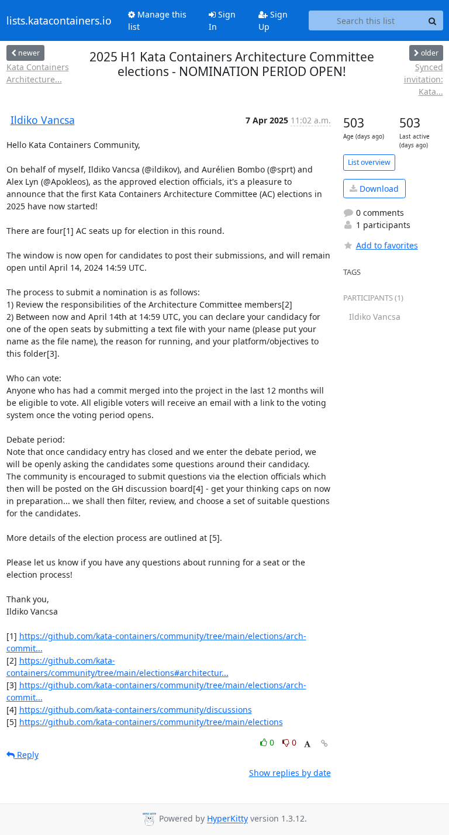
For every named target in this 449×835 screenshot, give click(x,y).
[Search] (432, 20)
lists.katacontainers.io (59, 20)
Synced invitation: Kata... (423, 79)
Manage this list (157, 20)
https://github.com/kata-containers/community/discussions (135, 709)
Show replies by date (290, 772)
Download (378, 188)
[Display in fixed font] (307, 744)
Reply (27, 754)
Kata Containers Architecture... (37, 73)
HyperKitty (227, 818)
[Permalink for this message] (324, 743)
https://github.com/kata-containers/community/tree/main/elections (151, 721)
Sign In (222, 20)
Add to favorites (387, 245)
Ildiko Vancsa (43, 120)
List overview (369, 162)
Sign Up (273, 20)
